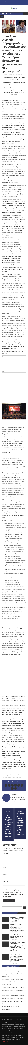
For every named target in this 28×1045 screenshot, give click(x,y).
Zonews (5, 74)
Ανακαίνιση (5, 971)
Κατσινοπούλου (17, 775)
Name (5, 867)
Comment (6, 853)
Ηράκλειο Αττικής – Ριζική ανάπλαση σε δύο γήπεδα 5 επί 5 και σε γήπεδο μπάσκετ (12, 981)
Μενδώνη (14, 777)
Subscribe (5, 1041)
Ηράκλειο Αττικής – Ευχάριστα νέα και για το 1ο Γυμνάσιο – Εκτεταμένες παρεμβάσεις (14, 973)
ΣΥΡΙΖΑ (19, 777)
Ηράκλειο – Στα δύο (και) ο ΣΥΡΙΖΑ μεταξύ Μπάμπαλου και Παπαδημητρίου (13, 1006)
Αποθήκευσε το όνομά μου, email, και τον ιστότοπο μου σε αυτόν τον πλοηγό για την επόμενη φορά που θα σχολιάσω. (14, 893)
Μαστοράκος (8, 777)
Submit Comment (9, 900)
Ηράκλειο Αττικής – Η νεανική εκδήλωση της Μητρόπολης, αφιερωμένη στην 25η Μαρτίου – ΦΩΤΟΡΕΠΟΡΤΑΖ (13, 990)
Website (5, 881)
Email (5, 874)
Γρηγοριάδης (8, 775)
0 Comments (19, 74)
